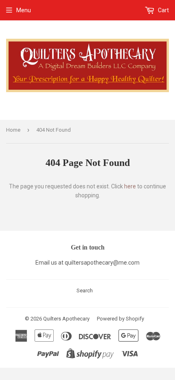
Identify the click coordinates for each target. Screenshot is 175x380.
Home (13, 130)
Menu (23, 10)
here (130, 186)
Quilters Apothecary (66, 319)
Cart (163, 10)
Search (85, 290)
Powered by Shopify (120, 319)
